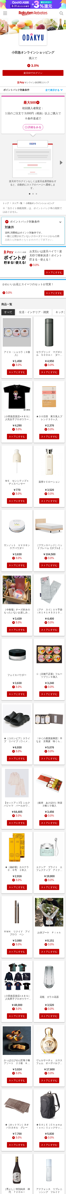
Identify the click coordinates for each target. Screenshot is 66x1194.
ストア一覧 (17, 203)
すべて (8, 312)
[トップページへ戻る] (33, 13)
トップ (6, 203)
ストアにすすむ (54, 272)
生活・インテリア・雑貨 (34, 312)
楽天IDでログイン (33, 73)
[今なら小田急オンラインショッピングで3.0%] (33, 26)
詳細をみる (34, 127)
